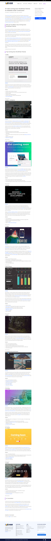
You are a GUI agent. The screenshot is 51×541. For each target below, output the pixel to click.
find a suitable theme (17, 502)
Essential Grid (29, 134)
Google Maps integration (9, 309)
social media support (14, 254)
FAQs (28, 525)
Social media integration (9, 96)
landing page (7, 247)
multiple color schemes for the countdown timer (21, 295)
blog (17, 12)
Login (41, 3)
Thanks (29, 532)
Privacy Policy (21, 539)
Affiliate (29, 529)
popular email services (13, 422)
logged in (10, 516)
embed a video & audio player (12, 222)
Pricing (44, 3)
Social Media (7, 310)
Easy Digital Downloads (9, 424)
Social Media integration (9, 493)
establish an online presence (12, 31)
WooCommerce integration (9, 137)
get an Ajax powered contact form (26, 299)
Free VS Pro (26, 3)
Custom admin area (8, 306)
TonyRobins (7, 12)
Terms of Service (25, 539)
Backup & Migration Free (20, 525)
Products (20, 3)
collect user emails (26, 375)
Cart (45, 0)
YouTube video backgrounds (20, 338)
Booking (25, 134)
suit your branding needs (12, 449)
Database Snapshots (19, 533)
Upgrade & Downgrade (31, 528)
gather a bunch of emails (23, 18)
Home (43, 0)
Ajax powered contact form (9, 308)
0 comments (20, 12)
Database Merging (19, 530)
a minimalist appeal (10, 86)
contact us (6, 531)
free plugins (19, 414)
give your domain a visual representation (24, 31)
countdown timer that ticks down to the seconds (13, 40)
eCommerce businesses (8, 122)
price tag (24, 176)
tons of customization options (25, 122)
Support (31, 3)
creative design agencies (20, 481)
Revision (36, 3)
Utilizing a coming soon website (24, 16)
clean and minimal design (8, 375)
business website (9, 15)
